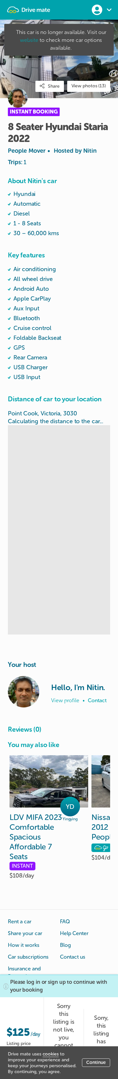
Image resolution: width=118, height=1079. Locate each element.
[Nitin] (23, 691)
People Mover (52, 150)
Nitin (90, 150)
